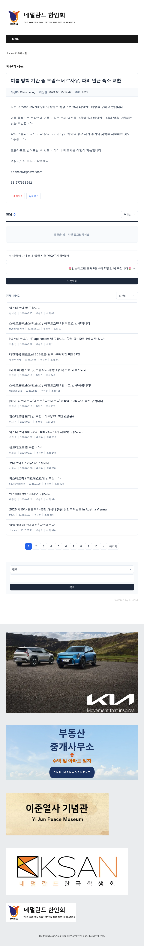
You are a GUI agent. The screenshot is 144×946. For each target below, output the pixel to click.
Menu (15, 39)
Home (9, 53)
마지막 (113, 546)
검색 (72, 587)
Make (52, 936)
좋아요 (17, 196)
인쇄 (127, 196)
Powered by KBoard (125, 600)
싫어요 (33, 196)
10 (96, 546)
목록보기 (72, 281)
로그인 (78, 234)
